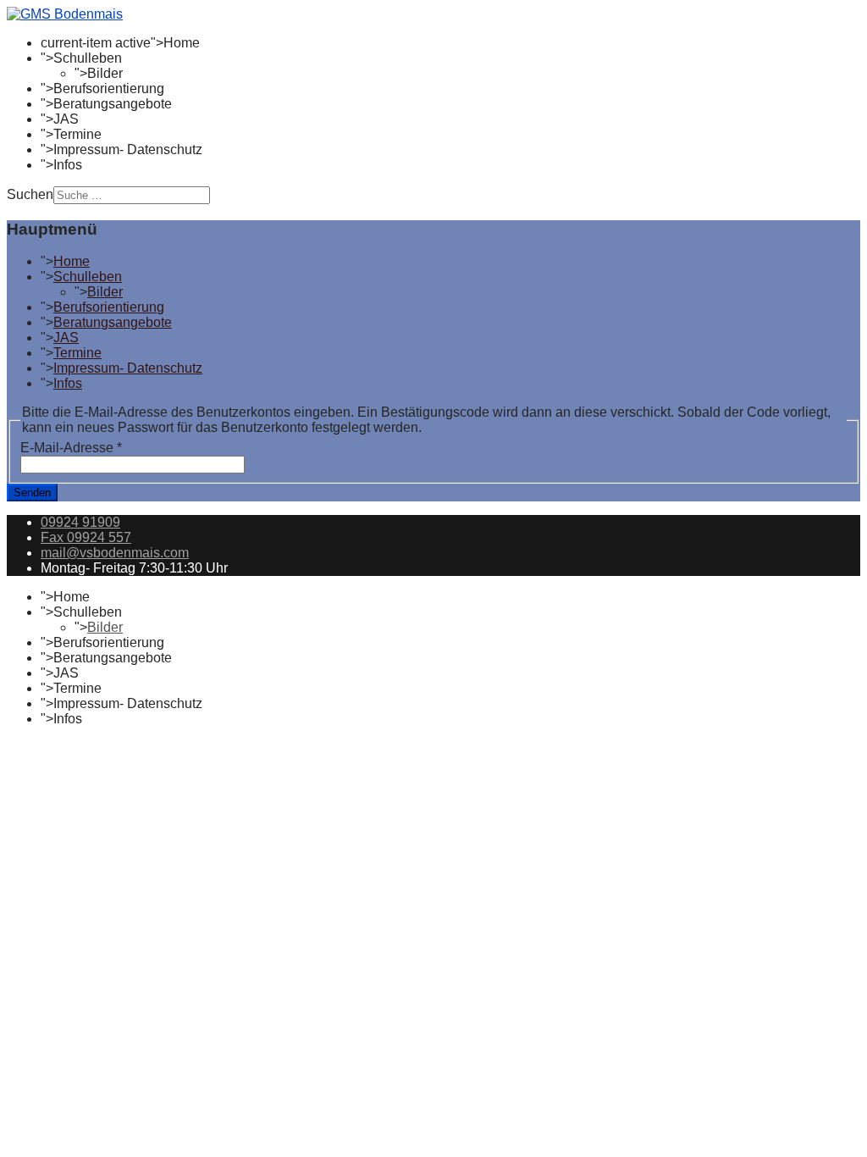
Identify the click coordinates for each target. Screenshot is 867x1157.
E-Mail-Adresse (71, 447)
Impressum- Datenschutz (127, 149)
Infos (67, 165)
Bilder (105, 73)
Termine (77, 134)
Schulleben (87, 58)
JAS (66, 119)
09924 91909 (80, 522)
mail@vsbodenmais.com (115, 552)
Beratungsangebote (112, 104)
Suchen (30, 194)
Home (181, 43)
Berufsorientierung (108, 88)
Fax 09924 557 (86, 537)
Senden (32, 492)
